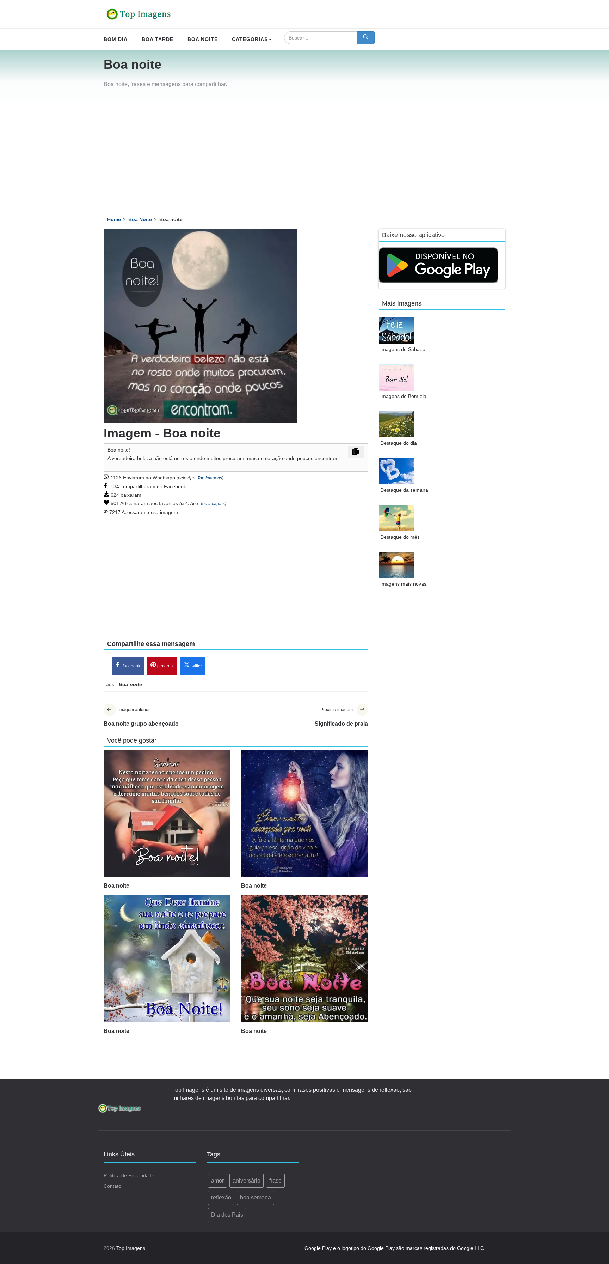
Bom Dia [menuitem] (116, 39)
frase (275, 1181)
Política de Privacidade (129, 1175)
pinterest (165, 666)
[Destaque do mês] (396, 518)
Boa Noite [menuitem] (202, 39)
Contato (112, 1186)
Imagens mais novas (403, 584)
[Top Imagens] (139, 14)
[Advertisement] (304, 153)
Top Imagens (209, 478)
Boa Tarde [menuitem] (157, 39)
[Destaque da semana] (396, 471)
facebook (131, 666)
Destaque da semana (404, 490)
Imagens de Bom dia (403, 396)
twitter (196, 666)
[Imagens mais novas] (396, 565)
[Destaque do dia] (396, 424)
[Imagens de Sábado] (396, 330)
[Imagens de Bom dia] (396, 377)
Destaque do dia (398, 443)
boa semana (255, 1198)
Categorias (250, 39)
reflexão (221, 1198)
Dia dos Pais (227, 1215)
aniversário (246, 1181)
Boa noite (116, 886)
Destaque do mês (400, 537)
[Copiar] (356, 452)
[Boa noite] (167, 813)
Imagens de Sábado (402, 349)
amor (217, 1181)
